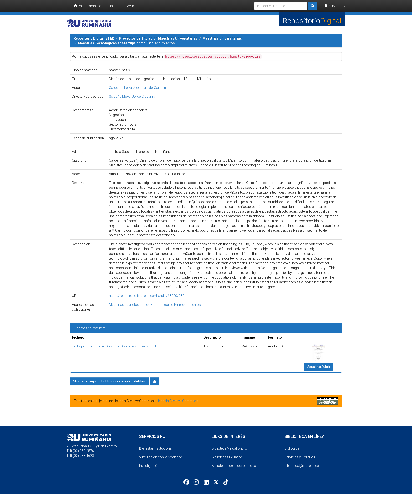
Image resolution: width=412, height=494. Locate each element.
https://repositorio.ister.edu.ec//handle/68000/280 (146, 296)
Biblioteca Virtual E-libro (229, 448)
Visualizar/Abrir (318, 367)
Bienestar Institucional (155, 448)
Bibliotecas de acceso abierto (234, 466)
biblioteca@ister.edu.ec (301, 466)
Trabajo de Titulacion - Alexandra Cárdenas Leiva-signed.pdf (117, 346)
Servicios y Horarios (299, 457)
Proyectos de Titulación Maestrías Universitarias (158, 38)
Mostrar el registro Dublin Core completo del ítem (109, 381)
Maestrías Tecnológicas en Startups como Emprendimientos (126, 43)
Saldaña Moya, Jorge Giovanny (132, 96)
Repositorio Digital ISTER (94, 38)
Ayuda (132, 6)
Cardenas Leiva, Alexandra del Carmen (137, 88)
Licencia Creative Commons (177, 401)
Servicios (335, 6)
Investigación (149, 466)
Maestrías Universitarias (222, 38)
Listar (113, 6)
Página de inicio (89, 6)
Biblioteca (291, 448)
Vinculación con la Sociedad (160, 457)
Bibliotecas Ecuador (227, 457)
